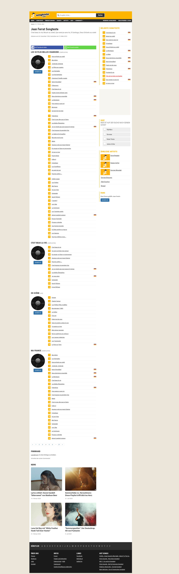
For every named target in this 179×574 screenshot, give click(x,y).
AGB (63, 561)
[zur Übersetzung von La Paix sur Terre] (95, 344)
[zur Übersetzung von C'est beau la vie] (129, 32)
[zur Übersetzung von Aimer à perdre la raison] (95, 215)
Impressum (57, 564)
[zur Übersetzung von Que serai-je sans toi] (129, 40)
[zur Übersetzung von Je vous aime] (95, 276)
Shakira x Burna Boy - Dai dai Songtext (110, 567)
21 (59, 444)
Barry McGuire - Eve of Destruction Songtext (112, 569)
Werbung (33, 559)
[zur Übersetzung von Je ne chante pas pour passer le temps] (95, 126)
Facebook (79, 556)
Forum (55, 556)
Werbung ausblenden (109, 20)
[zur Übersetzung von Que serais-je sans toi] (129, 79)
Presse (33, 556)
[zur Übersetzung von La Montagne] (95, 100)
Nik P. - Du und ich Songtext (107, 561)
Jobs (32, 561)
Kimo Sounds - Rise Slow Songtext (109, 559)
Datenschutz (57, 561)
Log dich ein (34, 455)
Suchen (100, 15)
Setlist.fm (79, 561)
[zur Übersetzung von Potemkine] (95, 115)
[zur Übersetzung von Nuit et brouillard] (95, 81)
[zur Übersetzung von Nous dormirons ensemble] (95, 96)
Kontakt (33, 564)
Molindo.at (80, 559)
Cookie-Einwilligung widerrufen (63, 567)
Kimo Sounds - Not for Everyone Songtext (111, 564)
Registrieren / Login (124, 20)
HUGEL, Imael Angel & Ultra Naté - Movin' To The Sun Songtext (117, 556)
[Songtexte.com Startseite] (41, 15)
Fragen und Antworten (60, 559)
